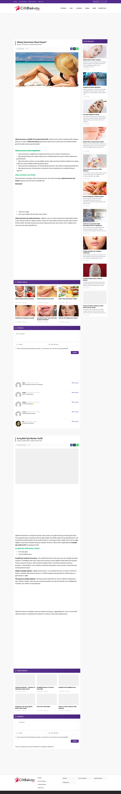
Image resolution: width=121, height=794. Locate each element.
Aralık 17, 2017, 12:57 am (32, 421)
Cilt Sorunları (25, 44)
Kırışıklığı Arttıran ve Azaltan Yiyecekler (45, 688)
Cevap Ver (76, 382)
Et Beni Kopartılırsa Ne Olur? (45, 299)
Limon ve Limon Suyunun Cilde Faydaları (67, 707)
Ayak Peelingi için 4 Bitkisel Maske (93, 196)
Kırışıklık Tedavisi (26, 440)
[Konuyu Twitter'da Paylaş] (74, 49)
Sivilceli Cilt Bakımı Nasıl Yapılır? (68, 318)
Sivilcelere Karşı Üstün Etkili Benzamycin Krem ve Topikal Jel (92, 224)
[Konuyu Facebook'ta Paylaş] (71, 49)
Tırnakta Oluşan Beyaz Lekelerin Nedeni (92, 279)
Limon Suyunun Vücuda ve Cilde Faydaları (92, 170)
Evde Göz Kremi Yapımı (43, 706)
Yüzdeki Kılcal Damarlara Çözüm (24, 318)
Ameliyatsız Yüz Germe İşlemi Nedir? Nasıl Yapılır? (23, 707)
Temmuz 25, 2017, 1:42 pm (34, 402)
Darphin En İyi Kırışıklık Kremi (67, 687)
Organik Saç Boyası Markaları (92, 87)
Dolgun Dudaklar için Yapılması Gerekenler (92, 252)
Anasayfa (19, 44)
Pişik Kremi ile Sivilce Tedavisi (92, 60)
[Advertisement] (49, 25)
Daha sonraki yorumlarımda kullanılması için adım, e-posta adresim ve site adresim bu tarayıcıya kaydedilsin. (42, 348)
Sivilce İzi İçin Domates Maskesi (24, 299)
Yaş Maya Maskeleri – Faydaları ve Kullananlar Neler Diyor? (25, 688)
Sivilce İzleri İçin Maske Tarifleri (68, 299)
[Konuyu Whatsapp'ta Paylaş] (77, 49)
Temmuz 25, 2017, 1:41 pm (34, 392)
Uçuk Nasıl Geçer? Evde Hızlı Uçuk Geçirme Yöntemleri (47, 318)
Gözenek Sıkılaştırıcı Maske (91, 114)
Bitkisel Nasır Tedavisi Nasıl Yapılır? (93, 142)
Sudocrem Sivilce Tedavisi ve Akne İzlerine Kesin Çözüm (93, 306)
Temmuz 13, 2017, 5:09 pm (33, 382)
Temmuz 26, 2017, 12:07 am (34, 411)
